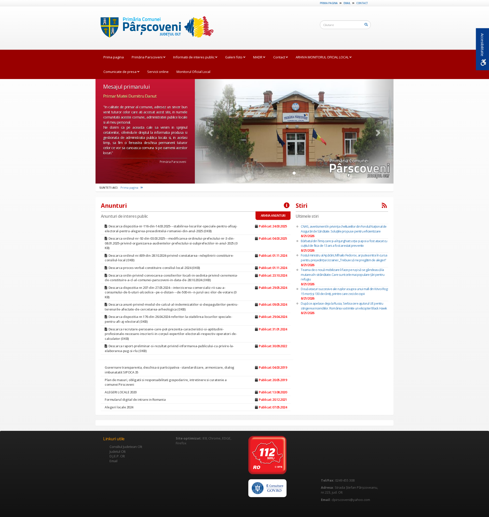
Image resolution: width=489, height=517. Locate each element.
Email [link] (347, 3)
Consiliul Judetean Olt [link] (126, 446)
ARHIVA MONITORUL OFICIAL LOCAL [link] (322, 57)
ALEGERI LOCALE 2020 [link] (121, 392)
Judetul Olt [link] (118, 451)
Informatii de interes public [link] (194, 57)
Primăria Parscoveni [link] (147, 57)
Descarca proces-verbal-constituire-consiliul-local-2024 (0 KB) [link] (154, 267)
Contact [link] (362, 3)
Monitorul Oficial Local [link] (193, 71)
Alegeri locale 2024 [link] (119, 407)
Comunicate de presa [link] (120, 71)
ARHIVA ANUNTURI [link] (273, 215)
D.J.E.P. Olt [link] (117, 456)
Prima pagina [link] (329, 3)
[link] (154, 27)
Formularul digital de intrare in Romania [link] (135, 399)
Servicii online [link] (158, 71)
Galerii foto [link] (234, 57)
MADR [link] (258, 57)
